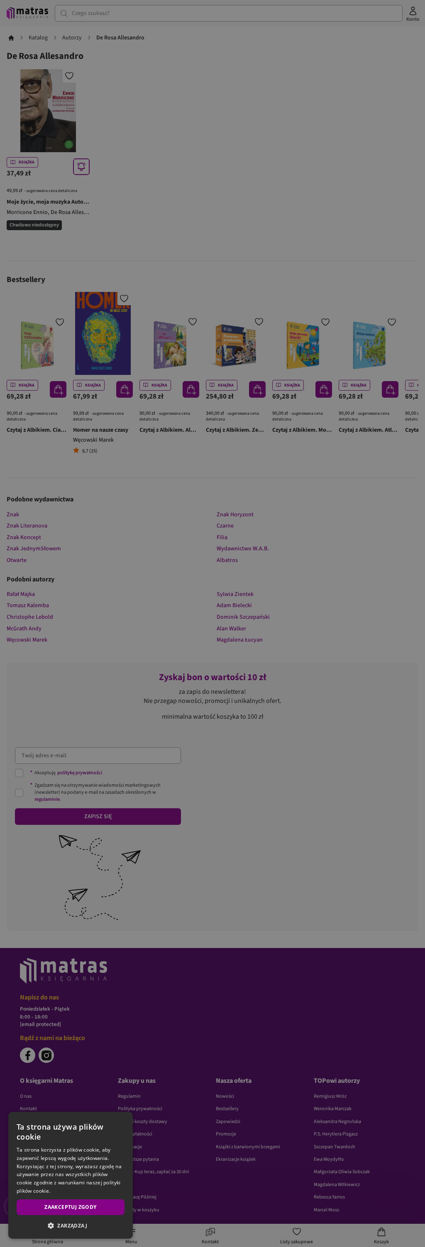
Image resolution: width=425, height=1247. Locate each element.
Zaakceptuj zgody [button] (70, 1207)
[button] (71, 1225)
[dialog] (70, 1175)
